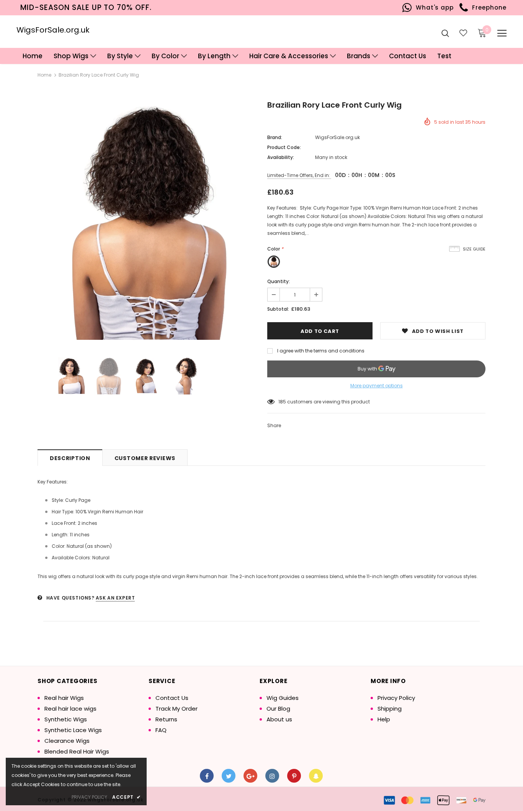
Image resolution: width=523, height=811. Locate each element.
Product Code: (284, 147)
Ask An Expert (115, 598)
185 (282, 401)
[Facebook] (207, 776)
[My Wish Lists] (463, 33)
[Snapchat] (316, 776)
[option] (147, 222)
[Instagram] (272, 776)
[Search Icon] (445, 33)
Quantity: (278, 281)
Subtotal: (278, 309)
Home (44, 75)
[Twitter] (228, 776)
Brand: (274, 137)
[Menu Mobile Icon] (502, 33)
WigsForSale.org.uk (53, 30)
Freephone (487, 7)
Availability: (280, 157)
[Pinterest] (294, 776)
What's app (433, 7)
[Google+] (250, 776)
